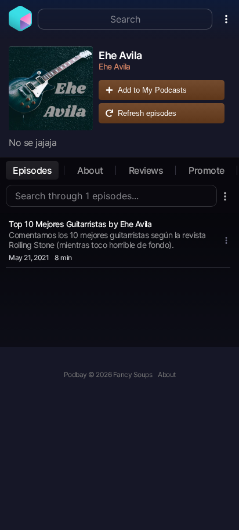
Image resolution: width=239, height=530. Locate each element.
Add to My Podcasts (152, 90)
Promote (206, 170)
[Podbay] (20, 28)
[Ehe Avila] (51, 88)
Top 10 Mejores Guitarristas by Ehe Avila (80, 224)
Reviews (146, 170)
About (90, 170)
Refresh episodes (147, 113)
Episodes (32, 170)
